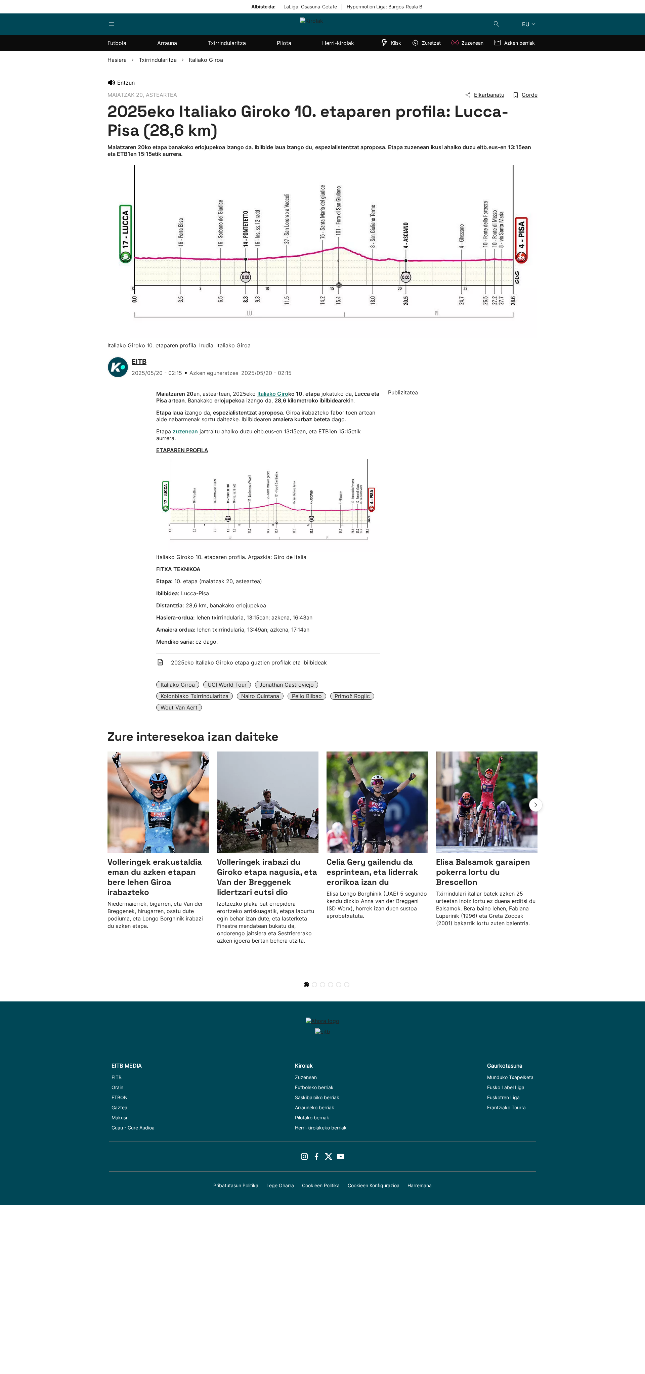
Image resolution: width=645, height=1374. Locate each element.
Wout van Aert (179, 707)
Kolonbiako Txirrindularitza (194, 696)
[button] (536, 805)
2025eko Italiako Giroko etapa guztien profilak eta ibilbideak (249, 662)
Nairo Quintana (260, 696)
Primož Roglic (352, 696)
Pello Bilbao (307, 696)
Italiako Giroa (178, 684)
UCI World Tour (227, 684)
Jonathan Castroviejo (286, 684)
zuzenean (185, 431)
